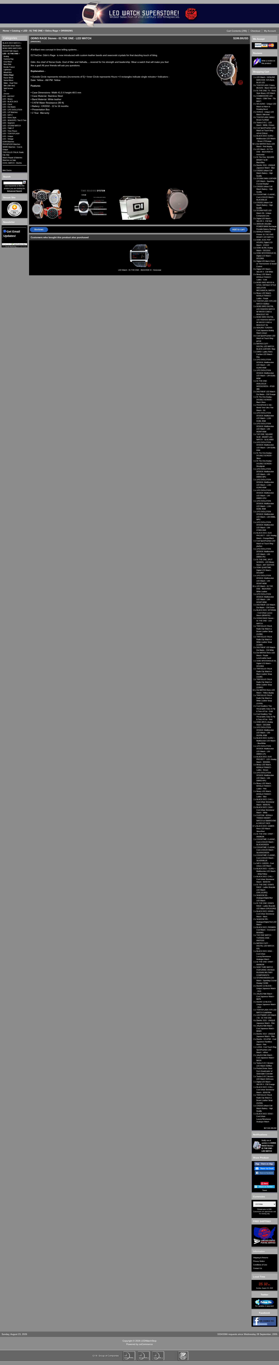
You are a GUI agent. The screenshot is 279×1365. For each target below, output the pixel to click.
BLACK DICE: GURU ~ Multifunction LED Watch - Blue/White (265, 740)
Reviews (257, 53)
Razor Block (8, 78)
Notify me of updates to (269, 1145)
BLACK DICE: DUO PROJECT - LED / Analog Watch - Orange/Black (266, 535)
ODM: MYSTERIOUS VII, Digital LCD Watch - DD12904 (266, 663)
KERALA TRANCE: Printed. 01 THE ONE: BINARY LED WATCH (265, 234)
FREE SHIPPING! (262, 1221)
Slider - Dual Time (10, 83)
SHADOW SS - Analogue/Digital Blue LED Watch (264, 898)
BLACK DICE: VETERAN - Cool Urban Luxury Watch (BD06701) (266, 612)
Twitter (264, 1294)
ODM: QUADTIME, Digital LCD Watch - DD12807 (264, 570)
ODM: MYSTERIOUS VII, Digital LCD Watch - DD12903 (266, 255)
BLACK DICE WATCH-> (12, 43)
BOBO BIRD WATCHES (12, 48)
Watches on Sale (9, 160)
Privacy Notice (259, 1261)
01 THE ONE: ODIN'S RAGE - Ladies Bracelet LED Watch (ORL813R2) (266, 905)
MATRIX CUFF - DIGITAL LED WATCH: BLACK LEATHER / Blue (265, 346)
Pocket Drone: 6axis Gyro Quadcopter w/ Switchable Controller (264, 1071)
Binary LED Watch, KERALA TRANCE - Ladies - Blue (264, 794)
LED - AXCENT (9, 96)
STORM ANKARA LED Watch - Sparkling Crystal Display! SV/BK (266, 980)
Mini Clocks (7, 170)
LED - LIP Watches (10, 112)
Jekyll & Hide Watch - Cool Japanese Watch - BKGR (265, 1057)
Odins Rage (51, 30)
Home (6, 30)
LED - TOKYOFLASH (11, 134)
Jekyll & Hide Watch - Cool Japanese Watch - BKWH (265, 1028)
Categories (10, 38)
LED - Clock (7, 104)
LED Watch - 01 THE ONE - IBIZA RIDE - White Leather (264, 588)
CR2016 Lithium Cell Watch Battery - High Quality (264, 1108)
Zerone (6, 94)
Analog (6, 56)
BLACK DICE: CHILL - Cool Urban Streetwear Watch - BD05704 (265, 879)
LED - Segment (9, 123)
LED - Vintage (8, 139)
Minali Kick (8, 72)
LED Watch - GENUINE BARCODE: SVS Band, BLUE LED (265, 79)
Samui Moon (8, 80)
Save (266, 1183)
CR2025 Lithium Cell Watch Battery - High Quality (264, 189)
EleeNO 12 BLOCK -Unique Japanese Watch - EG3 (266, 988)
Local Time (259, 1276)
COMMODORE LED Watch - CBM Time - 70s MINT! (266, 98)
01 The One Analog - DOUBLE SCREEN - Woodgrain (264, 463)
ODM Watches (8, 142)
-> (11, 54)
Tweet (264, 1190)
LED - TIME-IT (8, 128)
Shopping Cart (261, 71)
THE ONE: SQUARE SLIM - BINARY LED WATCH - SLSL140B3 (265, 437)
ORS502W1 (67, 30)
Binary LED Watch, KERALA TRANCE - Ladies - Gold (264, 277)
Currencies (259, 1196)
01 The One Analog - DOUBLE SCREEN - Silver (264, 455)
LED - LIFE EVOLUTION (12, 110)
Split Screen (8, 88)
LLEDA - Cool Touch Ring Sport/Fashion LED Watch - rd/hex (266, 1049)
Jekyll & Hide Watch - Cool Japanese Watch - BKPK (265, 996)
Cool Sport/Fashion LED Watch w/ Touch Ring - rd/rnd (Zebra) (265, 130)
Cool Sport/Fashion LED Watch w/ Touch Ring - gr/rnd (265, 338)
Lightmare (7, 70)
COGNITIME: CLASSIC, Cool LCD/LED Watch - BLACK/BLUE (265, 197)
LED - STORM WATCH (12, 126)
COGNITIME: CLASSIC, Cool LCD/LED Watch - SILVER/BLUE (265, 858)
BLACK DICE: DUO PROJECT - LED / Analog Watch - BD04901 (266, 759)
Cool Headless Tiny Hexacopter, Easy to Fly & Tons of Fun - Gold (265, 708)
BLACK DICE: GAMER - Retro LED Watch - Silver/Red (265, 828)
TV (5, 91)
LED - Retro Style (9, 118)
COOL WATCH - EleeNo (12, 163)
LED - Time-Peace (10, 131)
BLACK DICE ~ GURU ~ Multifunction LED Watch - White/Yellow (265, 871)
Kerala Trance (9, 67)
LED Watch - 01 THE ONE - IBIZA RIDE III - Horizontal (139, 270)
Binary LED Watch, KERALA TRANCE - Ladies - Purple (264, 295)
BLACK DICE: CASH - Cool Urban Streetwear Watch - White (265, 810)
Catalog (16, 30)
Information (259, 1251)
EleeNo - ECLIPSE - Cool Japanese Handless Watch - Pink (266, 1041)
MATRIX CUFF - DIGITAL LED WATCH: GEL (265, 946)
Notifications (260, 1134)
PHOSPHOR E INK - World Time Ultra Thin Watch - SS (264, 407)
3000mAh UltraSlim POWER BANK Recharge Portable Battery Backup (266, 226)
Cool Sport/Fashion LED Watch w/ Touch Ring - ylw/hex (265, 543)
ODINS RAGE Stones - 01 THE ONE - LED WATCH (265, 620)
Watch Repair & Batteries (12, 158)
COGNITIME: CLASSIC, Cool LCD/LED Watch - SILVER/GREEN (265, 850)
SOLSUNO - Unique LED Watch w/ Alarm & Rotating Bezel (266, 106)
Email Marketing (10, 246)
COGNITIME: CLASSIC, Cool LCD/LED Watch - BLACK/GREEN (265, 842)
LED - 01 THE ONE (33, 30)
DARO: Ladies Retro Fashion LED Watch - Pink (264, 354)
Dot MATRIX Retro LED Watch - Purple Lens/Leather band (265, 655)
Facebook (264, 1313)
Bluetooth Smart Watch (12, 46)
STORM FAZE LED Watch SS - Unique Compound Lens (264, 213)
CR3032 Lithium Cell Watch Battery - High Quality (264, 173)
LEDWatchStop (148, 1340)
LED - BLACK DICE (10, 102)
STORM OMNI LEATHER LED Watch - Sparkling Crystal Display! (266, 181)
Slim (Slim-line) (9, 86)
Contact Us (257, 1268)
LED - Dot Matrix (9, 107)
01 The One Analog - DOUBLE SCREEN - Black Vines (264, 399)
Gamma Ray (9, 59)
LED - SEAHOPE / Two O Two (14, 120)
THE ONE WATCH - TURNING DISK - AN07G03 (264, 937)
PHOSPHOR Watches (11, 144)
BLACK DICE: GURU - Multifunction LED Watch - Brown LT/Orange (265, 138)
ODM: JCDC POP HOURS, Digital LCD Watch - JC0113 (264, 242)
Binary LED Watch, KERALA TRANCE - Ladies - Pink (264, 786)
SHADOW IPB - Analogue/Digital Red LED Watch (266, 921)
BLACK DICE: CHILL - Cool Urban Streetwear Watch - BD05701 (265, 802)
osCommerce (146, 1344)
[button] (237, 31)
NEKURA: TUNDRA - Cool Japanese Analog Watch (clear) (265, 330)
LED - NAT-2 (7, 115)
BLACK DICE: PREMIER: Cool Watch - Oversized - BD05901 (266, 930)
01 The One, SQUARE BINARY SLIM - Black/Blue (265, 159)
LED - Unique (8, 136)
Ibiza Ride (7, 64)
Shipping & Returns (260, 1258)
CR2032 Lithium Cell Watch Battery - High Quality (264, 205)
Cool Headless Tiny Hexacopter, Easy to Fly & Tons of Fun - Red (265, 716)
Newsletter (9, 222)
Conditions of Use (260, 1265)
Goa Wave (8, 62)
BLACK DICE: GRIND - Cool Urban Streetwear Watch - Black (265, 914)
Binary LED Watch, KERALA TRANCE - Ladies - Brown (264, 767)
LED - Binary (8, 99)
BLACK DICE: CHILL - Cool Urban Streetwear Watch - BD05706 (265, 1089)
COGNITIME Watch (10, 51)
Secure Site (9, 197)
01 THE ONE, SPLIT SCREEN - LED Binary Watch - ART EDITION (265, 562)
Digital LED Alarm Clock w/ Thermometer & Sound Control (266, 263)
